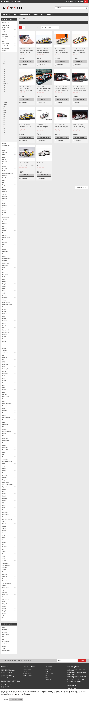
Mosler (4, 445)
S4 (4, 132)
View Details (62, 61)
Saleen (4, 524)
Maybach (4, 410)
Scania (4, 531)
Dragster (4, 260)
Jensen (4, 348)
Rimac (3, 505)
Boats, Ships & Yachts (7, 173)
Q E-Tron (5, 102)
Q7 (4, 98)
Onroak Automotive (7, 461)
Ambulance (5, 39)
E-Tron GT (5, 83)
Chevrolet (4, 205)
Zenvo (4, 613)
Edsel (3, 267)
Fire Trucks (5, 274)
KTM (3, 362)
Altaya (38, 48)
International (5, 330)
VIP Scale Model (40, 86)
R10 (4, 108)
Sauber (4, 528)
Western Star (5, 599)
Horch (3, 316)
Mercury (4, 420)
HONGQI (4, 314)
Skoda (4, 542)
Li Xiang (4, 383)
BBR (3, 637)
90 (4, 59)
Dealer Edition (5, 634)
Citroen (4, 210)
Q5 (4, 94)
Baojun (4, 157)
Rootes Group (5, 514)
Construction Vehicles (5, 218)
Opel (3, 463)
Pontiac (4, 494)
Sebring (4, 537)
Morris (4, 443)
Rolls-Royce (5, 512)
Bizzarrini (4, 168)
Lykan (3, 392)
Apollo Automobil (6, 46)
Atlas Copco (5, 48)
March (3, 401)
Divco (3, 254)
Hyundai (4, 323)
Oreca (3, 466)
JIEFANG (4, 350)
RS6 (4, 122)
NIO (3, 454)
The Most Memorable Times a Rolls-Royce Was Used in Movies (76, 680)
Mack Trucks (5, 397)
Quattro (5, 104)
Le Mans (4, 376)
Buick (3, 180)
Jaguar (4, 341)
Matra (3, 408)
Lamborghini (5, 369)
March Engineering (6, 403)
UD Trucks (4, 574)
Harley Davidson (6, 302)
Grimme (4, 300)
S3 (4, 130)
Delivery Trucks (6, 237)
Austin (4, 143)
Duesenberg (5, 265)
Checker (4, 199)
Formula (4, 281)
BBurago (57, 86)
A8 (4, 79)
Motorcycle (5, 447)
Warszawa (5, 595)
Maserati (4, 406)
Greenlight (4, 632)
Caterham (4, 196)
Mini (3, 436)
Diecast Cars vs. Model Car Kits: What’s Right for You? (76, 673)
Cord (3, 221)
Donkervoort (5, 263)
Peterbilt (4, 477)
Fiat (3, 272)
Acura (3, 30)
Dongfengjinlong (6, 258)
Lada (3, 366)
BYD (3, 187)
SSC (3, 544)
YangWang (4, 611)
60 (4, 55)
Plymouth (4, 487)
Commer (4, 215)
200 (4, 63)
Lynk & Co (4, 394)
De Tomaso (5, 251)
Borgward (4, 185)
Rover (3, 517)
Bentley (4, 164)
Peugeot (4, 480)
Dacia (3, 226)
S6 (4, 137)
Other (3, 618)
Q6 (4, 96)
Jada (3, 648)
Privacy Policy (7, 14)
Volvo (3, 590)
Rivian (3, 507)
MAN (3, 399)
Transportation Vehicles (6, 566)
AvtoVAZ (4, 152)
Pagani (4, 470)
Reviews (35, 14)
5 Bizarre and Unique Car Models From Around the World (76, 677)
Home (20, 18)
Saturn (4, 526)
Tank (3, 556)
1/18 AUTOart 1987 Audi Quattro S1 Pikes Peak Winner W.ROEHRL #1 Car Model (80, 128)
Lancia (4, 371)
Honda (4, 311)
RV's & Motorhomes (7, 519)
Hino (3, 307)
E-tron (4, 81)
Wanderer (4, 592)
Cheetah (4, 201)
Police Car (4, 491)
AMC (3, 41)
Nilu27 (3, 452)
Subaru (4, 551)
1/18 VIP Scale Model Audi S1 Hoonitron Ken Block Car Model (44, 90)
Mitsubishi (5, 438)
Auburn (4, 50)
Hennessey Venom (7, 304)
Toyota (4, 561)
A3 (4, 69)
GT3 (4, 85)
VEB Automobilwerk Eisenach (7, 580)
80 (4, 57)
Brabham (4, 175)
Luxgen (4, 390)
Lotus (3, 387)
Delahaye (4, 242)
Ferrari (3, 270)
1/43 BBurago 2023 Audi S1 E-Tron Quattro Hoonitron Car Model (62, 90)
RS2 (4, 114)
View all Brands (6, 651)
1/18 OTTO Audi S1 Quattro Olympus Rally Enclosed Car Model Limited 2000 (43, 165)
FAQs (42, 14)
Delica (3, 244)
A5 (4, 73)
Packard (4, 468)
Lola (3, 385)
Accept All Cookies (17, 699)
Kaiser (3, 355)
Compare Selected (81, 187)
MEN (3, 422)
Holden (4, 309)
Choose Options (26, 61)
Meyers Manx (5, 424)
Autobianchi (5, 148)
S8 (4, 139)
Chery (3, 203)
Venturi (4, 585)
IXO (3, 639)
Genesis (4, 291)
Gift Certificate (69, 1)
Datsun (4, 233)
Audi (3, 53)
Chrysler (4, 208)
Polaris (4, 489)
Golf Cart (4, 295)
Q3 (4, 90)
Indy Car (4, 325)
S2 (4, 128)
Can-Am (4, 194)
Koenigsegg (5, 364)
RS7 (4, 124)
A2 (4, 67)
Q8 (4, 100)
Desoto (4, 249)
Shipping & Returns (24, 14)
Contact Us (49, 14)
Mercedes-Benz (6, 417)
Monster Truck (6, 440)
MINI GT (4, 646)
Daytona (4, 235)
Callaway (4, 192)
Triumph (4, 569)
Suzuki (4, 554)
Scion (3, 535)
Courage (4, 224)
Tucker (4, 572)
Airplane (4, 32)
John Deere (5, 353)
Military (4, 433)
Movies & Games (6, 450)
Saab (3, 521)
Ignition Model (5, 641)
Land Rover (5, 373)
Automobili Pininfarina (7, 484)
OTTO (20, 162)
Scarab (4, 533)
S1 (4, 126)
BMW (3, 171)
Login (75, 1)
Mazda (4, 413)
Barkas (4, 159)
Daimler (4, 231)
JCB (3, 343)
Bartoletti (4, 162)
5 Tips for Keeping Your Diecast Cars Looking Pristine (76, 670)
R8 (4, 106)
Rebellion (4, 498)
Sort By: (39, 27)
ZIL (3, 615)
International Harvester (5, 333)
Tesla (3, 558)
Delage (4, 240)
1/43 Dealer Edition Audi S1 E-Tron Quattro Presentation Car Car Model (79, 90)
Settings (5, 699)
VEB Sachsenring (6, 583)
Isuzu (3, 339)
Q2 (4, 87)
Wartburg (4, 597)
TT (4, 141)
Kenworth (4, 357)
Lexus (3, 378)
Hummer (4, 321)
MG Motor (4, 429)
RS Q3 (4, 110)
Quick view (26, 46)
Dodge (4, 256)
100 (4, 61)
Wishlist (25, 671)
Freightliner (5, 284)
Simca (3, 540)
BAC (3, 155)
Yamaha (4, 608)
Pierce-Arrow (5, 482)
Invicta (4, 336)
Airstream (4, 34)
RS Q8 (4, 112)
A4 (4, 71)
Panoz (4, 473)
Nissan (4, 457)
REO (3, 503)
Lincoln (4, 380)
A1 (4, 65)
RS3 (4, 116)
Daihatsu (4, 228)
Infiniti (3, 328)
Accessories (5, 27)
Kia (3, 360)
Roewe (4, 510)
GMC (3, 293)
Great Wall (4, 297)
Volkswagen (5, 588)
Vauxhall (4, 576)
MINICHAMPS (5, 630)
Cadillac (4, 189)
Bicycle (4, 166)
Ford (3, 277)
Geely (3, 288)
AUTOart (4, 644)
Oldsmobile (5, 459)
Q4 (4, 92)
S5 (4, 135)
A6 (4, 75)
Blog (15, 14)
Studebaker (5, 547)
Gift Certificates (27, 669)
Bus (3, 182)
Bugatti (4, 178)
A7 (4, 77)
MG (3, 427)
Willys (3, 601)
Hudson (4, 318)
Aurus (3, 150)
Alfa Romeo (5, 36)
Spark (3, 627)
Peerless (4, 475)
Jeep (3, 346)
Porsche (4, 496)
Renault (4, 500)
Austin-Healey (5, 145)
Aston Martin (5, 43)
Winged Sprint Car (6, 604)
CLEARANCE (5, 25)
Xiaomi (4, 606)
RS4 (4, 118)
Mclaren (4, 415)
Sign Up (81, 1)
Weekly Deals (5, 23)
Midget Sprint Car (6, 431)
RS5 (4, 120)
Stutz (3, 549)
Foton (3, 279)
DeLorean (4, 247)
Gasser (4, 286)
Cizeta (4, 212)
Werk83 (21, 48)
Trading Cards (5, 563)
